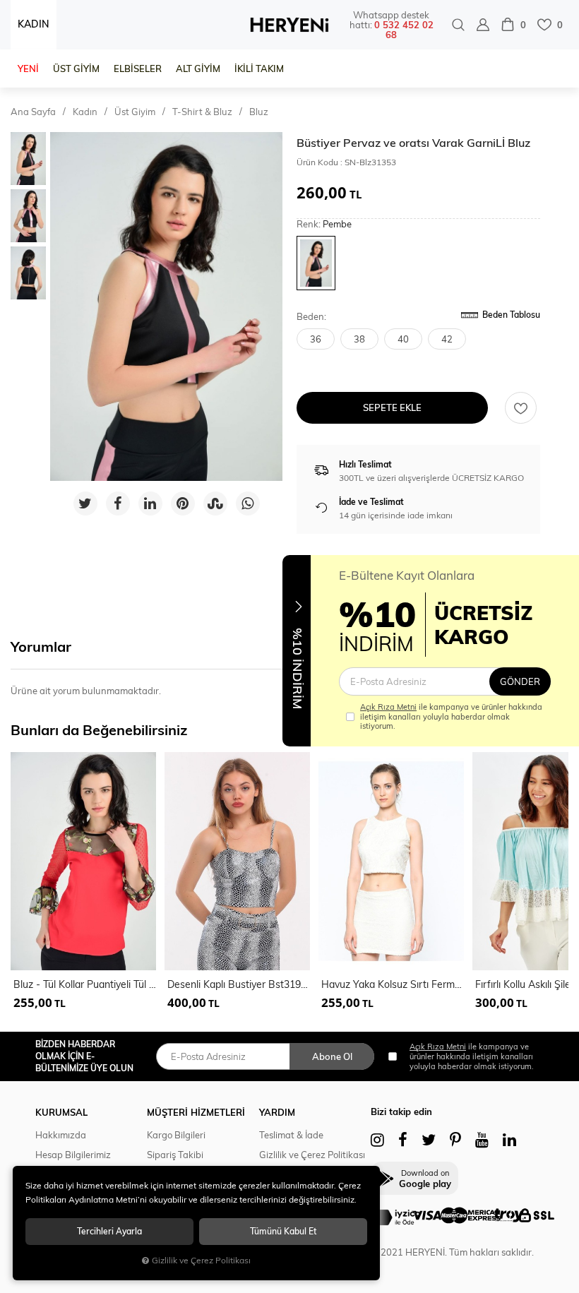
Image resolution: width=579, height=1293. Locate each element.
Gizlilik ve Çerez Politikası (312, 1154)
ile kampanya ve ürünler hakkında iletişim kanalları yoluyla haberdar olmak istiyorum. (451, 716)
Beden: (311, 316)
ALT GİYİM (198, 68)
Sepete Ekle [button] (392, 407)
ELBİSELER (138, 68)
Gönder (520, 681)
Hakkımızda (60, 1134)
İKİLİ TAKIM (259, 68)
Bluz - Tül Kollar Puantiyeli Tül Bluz (84, 984)
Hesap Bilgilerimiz (73, 1154)
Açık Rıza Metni (388, 707)
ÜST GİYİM (76, 68)
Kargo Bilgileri (176, 1134)
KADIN (33, 24)
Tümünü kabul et (283, 1231)
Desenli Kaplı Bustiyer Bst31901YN (238, 984)
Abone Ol (332, 1056)
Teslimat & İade (291, 1134)
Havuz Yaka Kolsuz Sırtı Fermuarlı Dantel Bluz (392, 984)
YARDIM (277, 1112)
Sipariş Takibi (175, 1154)
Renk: (324, 224)
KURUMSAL (61, 1112)
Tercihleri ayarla (109, 1231)
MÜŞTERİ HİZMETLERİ (196, 1112)
